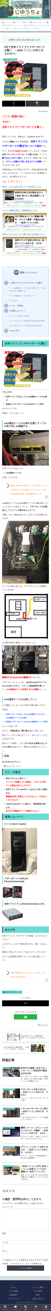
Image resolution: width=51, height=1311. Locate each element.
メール (5, 1242)
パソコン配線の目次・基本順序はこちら (19, 210)
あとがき (14, 331)
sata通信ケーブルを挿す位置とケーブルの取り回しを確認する (28, 289)
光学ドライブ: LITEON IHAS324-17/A (26, 326)
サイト (5, 1251)
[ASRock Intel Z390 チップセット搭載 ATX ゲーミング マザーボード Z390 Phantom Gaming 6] (12, 892)
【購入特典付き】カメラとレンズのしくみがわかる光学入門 (27, 975)
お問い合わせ (37, 1299)
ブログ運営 (37, 1291)
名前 (4, 1233)
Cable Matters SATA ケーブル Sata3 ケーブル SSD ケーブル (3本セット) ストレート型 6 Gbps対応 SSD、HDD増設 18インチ (28, 489)
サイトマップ (13, 1299)
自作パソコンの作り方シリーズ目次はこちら (21, 186)
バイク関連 (13, 1291)
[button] (37, 104)
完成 (13, 301)
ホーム (13, 1287)
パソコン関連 (37, 1287)
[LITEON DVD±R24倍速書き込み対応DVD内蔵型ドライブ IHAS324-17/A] (12, 914)
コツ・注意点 (16, 306)
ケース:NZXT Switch (19, 316)
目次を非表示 (31, 273)
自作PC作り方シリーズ (13, 992)
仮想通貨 (13, 1295)
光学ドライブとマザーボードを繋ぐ (26, 283)
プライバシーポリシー (25, 1302)
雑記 (38, 1295)
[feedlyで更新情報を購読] (25, 1016)
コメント (7, 1207)
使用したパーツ (17, 311)
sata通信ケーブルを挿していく (23, 296)
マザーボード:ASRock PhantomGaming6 (27, 321)
